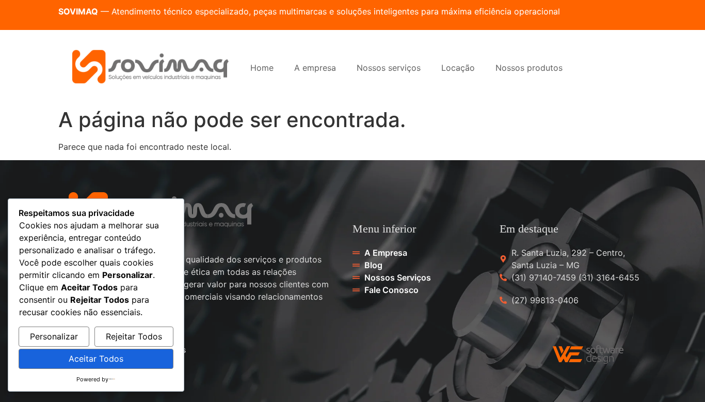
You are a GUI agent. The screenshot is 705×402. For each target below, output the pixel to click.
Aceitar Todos (96, 358)
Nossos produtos (529, 68)
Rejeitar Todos (134, 336)
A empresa (315, 68)
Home (262, 68)
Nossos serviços (389, 68)
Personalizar (54, 336)
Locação (458, 68)
